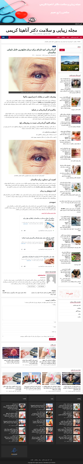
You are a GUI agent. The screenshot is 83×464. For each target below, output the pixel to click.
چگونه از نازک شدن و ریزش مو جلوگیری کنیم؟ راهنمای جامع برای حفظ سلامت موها (65, 271)
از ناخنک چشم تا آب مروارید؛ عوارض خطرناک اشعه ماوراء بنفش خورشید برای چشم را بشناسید (76, 430)
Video (3, 37)
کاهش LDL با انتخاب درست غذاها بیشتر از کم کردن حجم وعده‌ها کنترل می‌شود (65, 98)
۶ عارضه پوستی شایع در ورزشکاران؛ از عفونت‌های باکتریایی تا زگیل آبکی (76, 414)
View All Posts (31, 286)
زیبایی (68, 37)
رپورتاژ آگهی (78, 311)
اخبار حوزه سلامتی (74, 37)
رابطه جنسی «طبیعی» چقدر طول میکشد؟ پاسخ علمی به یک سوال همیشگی (76, 438)
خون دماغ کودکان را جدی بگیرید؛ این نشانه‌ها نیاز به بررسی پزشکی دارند (65, 149)
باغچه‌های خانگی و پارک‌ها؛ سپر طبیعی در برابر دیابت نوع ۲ (65, 167)
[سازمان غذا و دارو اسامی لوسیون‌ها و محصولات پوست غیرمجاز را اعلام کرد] (31, 378)
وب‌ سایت (54, 331)
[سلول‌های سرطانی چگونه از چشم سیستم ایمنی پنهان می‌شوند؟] (10, 352)
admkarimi (52, 55)
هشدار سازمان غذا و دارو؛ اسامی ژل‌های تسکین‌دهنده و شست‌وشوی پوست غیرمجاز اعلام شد (65, 185)
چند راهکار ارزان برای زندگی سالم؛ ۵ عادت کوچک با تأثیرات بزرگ (66, 253)
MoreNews (46, 462)
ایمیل (54, 326)
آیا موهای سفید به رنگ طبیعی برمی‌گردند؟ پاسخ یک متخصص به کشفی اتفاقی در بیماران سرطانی (76, 422)
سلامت (58, 37)
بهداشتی (63, 37)
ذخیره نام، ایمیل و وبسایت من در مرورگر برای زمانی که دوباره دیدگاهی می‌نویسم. (37, 336)
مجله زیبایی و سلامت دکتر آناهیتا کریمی (41, 29)
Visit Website (41, 286)
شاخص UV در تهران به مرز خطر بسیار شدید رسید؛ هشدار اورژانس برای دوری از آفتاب (49, 438)
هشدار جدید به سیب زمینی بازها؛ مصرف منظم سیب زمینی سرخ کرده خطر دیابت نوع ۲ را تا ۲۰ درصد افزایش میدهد (70, 202)
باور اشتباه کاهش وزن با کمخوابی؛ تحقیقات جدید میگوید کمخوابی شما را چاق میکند (64, 219)
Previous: (43, 292)
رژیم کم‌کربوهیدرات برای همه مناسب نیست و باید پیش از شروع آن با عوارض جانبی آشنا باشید (65, 81)
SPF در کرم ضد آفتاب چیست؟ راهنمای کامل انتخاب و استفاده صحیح (49, 422)
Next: (14, 291)
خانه (81, 37)
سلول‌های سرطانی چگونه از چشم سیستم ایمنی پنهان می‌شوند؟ (65, 115)
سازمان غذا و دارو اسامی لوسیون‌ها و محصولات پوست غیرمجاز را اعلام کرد (49, 407)
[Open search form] (9, 37)
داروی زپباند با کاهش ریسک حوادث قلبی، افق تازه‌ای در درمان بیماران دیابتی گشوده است (30, 362)
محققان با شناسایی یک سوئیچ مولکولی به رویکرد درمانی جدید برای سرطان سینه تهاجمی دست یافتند (47, 362)
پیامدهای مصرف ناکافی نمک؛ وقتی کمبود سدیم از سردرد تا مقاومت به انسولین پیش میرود (65, 237)
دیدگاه (54, 304)
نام (55, 322)
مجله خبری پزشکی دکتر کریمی (49, 213)
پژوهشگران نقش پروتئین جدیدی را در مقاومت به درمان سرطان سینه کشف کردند (65, 133)
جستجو (79, 46)
